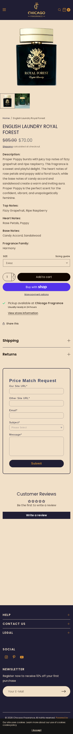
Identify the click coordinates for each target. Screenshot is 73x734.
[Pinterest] (14, 657)
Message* (15, 434)
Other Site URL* (19, 398)
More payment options (36, 294)
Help (7, 615)
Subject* (14, 422)
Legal (8, 633)
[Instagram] (6, 657)
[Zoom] (36, 56)
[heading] (33, 380)
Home (6, 118)
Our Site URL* (18, 386)
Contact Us (14, 624)
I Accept (36, 730)
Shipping (8, 146)
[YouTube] (21, 657)
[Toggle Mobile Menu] (6, 10)
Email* (13, 410)
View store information (23, 313)
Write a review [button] (36, 515)
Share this (12, 323)
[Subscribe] (65, 691)
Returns (10, 354)
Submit (36, 463)
